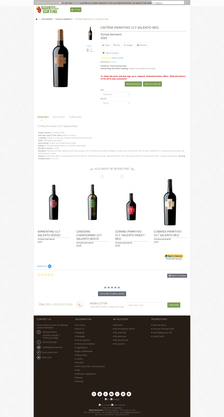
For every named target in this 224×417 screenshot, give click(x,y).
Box (102, 90)
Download (75, 117)
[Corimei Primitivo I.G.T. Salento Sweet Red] (131, 202)
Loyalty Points (158, 336)
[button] (177, 276)
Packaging (80, 336)
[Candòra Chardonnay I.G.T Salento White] (92, 202)
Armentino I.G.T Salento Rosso (49, 233)
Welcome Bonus (133, 84)
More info (43, 117)
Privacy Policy (81, 355)
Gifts (78, 370)
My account (120, 319)
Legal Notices (82, 347)
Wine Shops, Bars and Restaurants (90, 366)
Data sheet (59, 117)
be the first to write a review (112, 294)
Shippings (80, 332)
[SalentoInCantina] (47, 9)
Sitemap (79, 381)
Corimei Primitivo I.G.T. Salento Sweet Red (130, 235)
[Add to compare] (39, 225)
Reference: (106, 62)
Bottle (104, 98)
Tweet (107, 45)
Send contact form (50, 352)
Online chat (46, 357)
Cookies (79, 359)
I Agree (159, 3)
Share (117, 45)
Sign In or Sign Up (152, 84)
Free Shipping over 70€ (162, 332)
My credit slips (120, 332)
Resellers (80, 362)
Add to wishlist (112, 53)
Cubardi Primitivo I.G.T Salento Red (167, 233)
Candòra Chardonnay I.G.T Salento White (89, 235)
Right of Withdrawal (84, 351)
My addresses (120, 336)
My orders (118, 325)
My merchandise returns (124, 329)
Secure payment (83, 340)
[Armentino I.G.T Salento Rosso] (54, 202)
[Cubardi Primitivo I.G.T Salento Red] (170, 202)
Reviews (79, 377)
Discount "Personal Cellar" (163, 329)
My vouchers (119, 344)
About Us (80, 329)
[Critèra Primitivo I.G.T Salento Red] (90, 33)
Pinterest (143, 45)
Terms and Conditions (85, 344)
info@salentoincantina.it (52, 347)
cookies (76, 3)
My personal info (121, 340)
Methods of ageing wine (86, 374)
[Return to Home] (36, 19)
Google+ (129, 45)
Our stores (80, 325)
